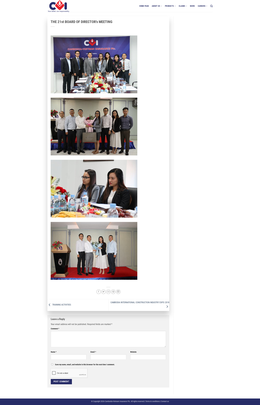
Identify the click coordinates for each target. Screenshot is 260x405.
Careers (201, 6)
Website (133, 352)
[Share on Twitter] (103, 291)
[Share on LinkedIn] (118, 291)
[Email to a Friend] (108, 291)
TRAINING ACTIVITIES (61, 305)
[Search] (211, 6)
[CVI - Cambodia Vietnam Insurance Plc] (60, 6)
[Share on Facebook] (98, 291)
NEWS (192, 6)
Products (169, 6)
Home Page (144, 6)
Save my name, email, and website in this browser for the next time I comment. (85, 364)
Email (93, 352)
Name (53, 352)
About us (156, 6)
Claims (182, 6)
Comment (55, 329)
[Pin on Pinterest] (113, 291)
